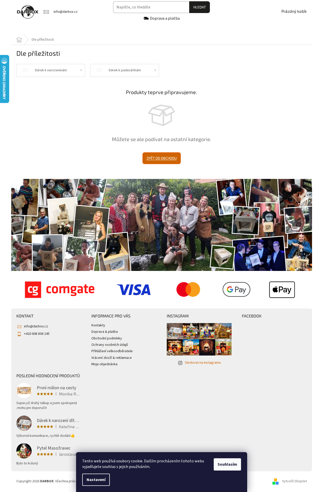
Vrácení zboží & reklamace (111, 357)
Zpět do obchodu (162, 158)
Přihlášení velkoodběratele (112, 351)
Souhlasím (227, 464)
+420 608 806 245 (37, 333)
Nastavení (96, 480)
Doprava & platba (104, 331)
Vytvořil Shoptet (294, 481)
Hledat (199, 7)
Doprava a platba (165, 18)
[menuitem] (30, 29)
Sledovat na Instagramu (203, 362)
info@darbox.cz (36, 326)
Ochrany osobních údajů (109, 344)
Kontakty (98, 325)
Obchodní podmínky (106, 338)
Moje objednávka (104, 364)
